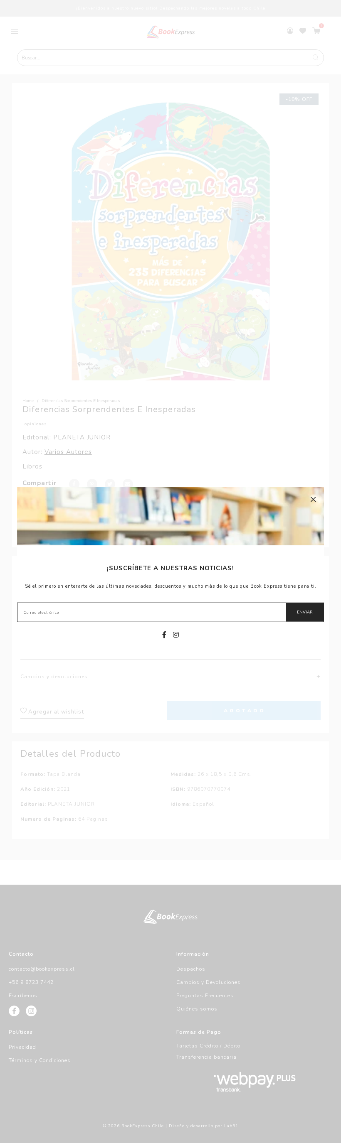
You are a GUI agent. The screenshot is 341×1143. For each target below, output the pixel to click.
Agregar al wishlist (55, 712)
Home (28, 401)
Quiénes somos (196, 1009)
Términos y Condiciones (40, 1060)
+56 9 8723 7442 (31, 982)
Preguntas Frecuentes (205, 995)
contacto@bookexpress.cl (42, 969)
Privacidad (22, 1047)
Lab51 (231, 1126)
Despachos (190, 969)
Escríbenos (23, 995)
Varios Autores (68, 452)
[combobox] (170, 57)
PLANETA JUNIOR (82, 437)
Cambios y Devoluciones (208, 982)
